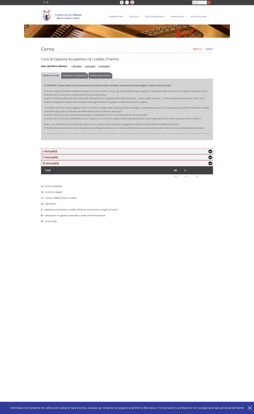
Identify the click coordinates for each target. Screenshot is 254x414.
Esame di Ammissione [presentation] (100, 75)
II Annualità (90, 66)
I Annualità (76, 66)
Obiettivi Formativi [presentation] (50, 75)
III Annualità (104, 66)
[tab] (51, 75)
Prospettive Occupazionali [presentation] (75, 75)
